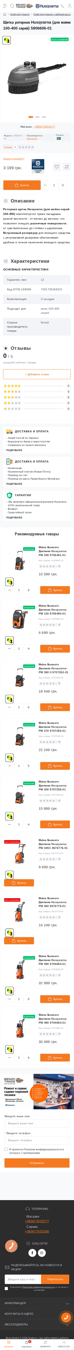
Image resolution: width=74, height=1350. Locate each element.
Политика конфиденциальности (43, 1149)
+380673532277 (44, 126)
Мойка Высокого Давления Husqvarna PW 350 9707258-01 (53, 785)
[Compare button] (67, 167)
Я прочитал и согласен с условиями (39, 1288)
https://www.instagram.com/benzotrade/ (42, 1253)
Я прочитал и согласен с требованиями (36, 1151)
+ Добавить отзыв (37, 374)
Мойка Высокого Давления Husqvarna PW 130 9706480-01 (53, 609)
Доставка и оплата (32, 431)
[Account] (70, 6)
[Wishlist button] (57, 167)
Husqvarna (32, 138)
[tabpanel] (37, 79)
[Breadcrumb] (4, 14)
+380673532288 (37, 1231)
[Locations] (63, 6)
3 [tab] (44, 117)
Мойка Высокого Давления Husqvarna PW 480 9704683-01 (53, 1018)
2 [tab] (37, 117)
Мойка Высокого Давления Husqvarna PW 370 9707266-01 (53, 726)
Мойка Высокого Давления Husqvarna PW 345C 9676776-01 (53, 844)
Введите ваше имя (17, 1116)
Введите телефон (18, 1133)
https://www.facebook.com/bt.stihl (32, 1253)
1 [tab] (30, 117)
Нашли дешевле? (13, 158)
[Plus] (63, 185)
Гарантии (23, 495)
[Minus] (45, 185)
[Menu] (5, 6)
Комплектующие (20, 14)
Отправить (37, 1162)
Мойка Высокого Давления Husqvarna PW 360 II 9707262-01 (53, 668)
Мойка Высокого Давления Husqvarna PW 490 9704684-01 (53, 960)
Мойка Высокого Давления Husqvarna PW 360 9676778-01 (53, 902)
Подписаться (55, 1279)
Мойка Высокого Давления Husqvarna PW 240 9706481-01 (53, 551)
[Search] (12, 6)
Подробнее (14, 450)
